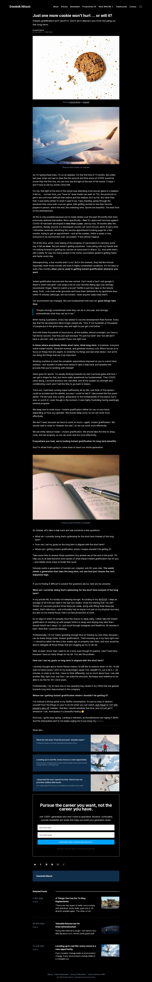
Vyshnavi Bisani (74, 102)
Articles (64, 6)
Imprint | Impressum (62, 974)
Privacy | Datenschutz (78, 974)
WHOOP (103, 599)
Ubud (93, 977)
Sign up (50, 974)
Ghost (87, 977)
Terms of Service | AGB (96, 974)
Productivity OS (89, 6)
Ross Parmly (75, 167)
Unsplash (86, 102)
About (55, 6)
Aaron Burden (74, 523)
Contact (132, 6)
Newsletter (75, 6)
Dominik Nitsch (20, 6)
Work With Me (105, 6)
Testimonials (121, 6)
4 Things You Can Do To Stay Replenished (70, 900)
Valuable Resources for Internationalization (67, 925)
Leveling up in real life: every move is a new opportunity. (75, 947)
